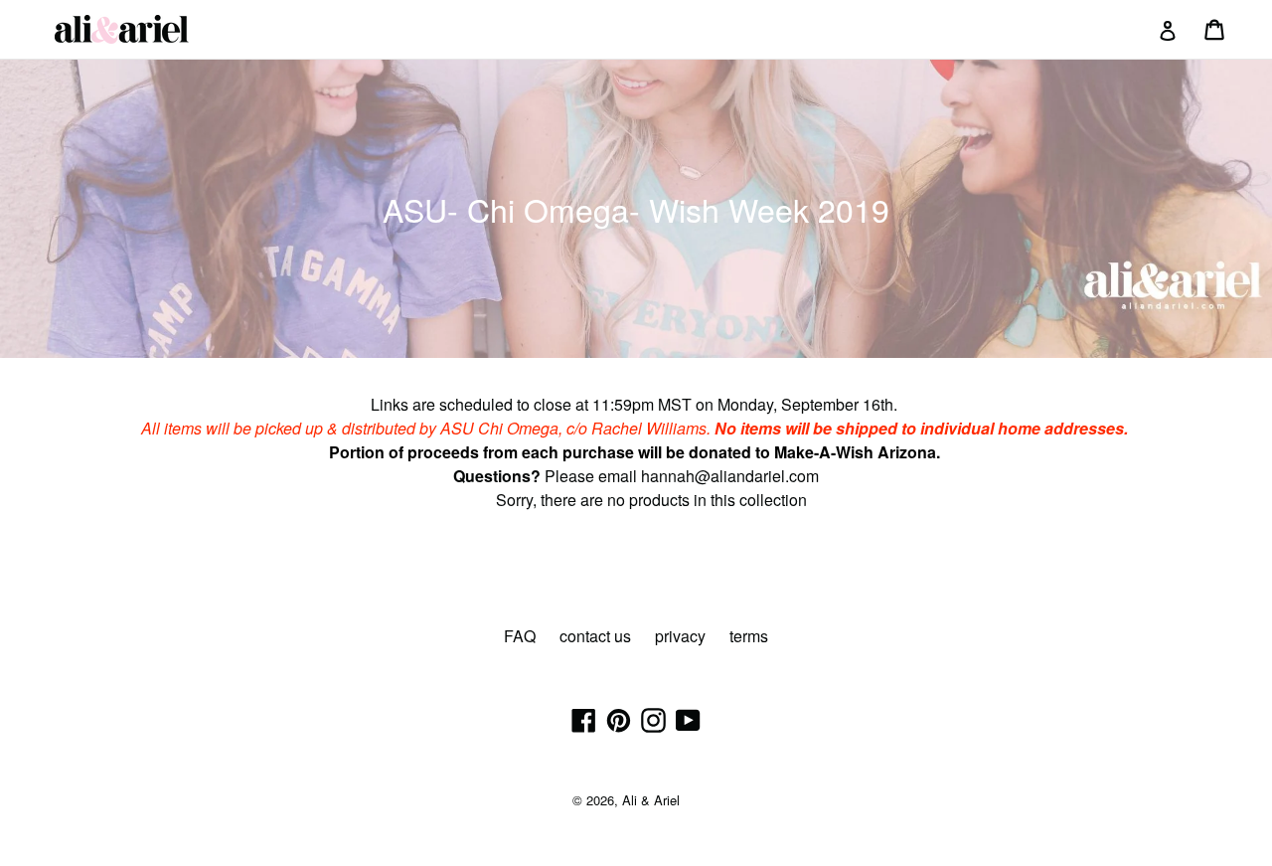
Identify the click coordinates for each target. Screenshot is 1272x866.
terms (748, 635)
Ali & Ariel (651, 799)
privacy (680, 635)
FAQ (520, 635)
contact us (595, 635)
